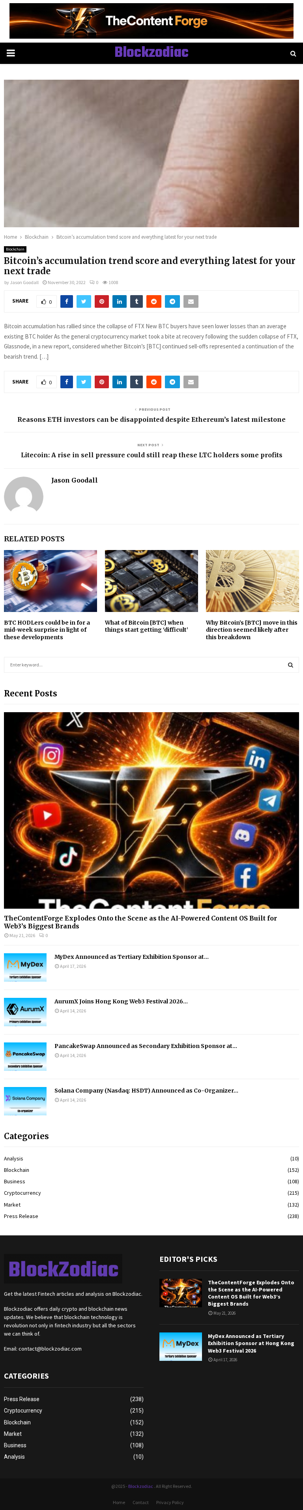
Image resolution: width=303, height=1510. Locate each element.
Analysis (13, 1158)
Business (14, 1181)
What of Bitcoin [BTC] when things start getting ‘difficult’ (146, 626)
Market (12, 1204)
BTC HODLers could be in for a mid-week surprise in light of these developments (47, 629)
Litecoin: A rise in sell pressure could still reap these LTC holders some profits (151, 455)
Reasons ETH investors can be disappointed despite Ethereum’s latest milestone (151, 419)
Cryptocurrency (22, 1192)
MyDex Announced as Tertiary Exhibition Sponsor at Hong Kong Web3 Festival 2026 (251, 1343)
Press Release (21, 1216)
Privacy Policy (170, 1502)
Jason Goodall (24, 282)
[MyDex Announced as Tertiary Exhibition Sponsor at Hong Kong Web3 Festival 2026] (25, 967)
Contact (141, 1502)
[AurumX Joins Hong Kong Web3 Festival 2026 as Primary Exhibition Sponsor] (25, 1012)
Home (119, 1502)
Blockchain (15, 249)
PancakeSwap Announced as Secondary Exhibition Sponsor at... (145, 1046)
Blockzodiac (151, 53)
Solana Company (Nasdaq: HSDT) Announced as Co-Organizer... (146, 1090)
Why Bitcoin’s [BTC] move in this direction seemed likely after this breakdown (251, 629)
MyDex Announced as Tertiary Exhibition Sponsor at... (131, 956)
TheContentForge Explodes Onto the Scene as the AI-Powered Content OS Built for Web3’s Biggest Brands (140, 922)
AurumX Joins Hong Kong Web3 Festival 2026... (121, 1001)
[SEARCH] (290, 665)
